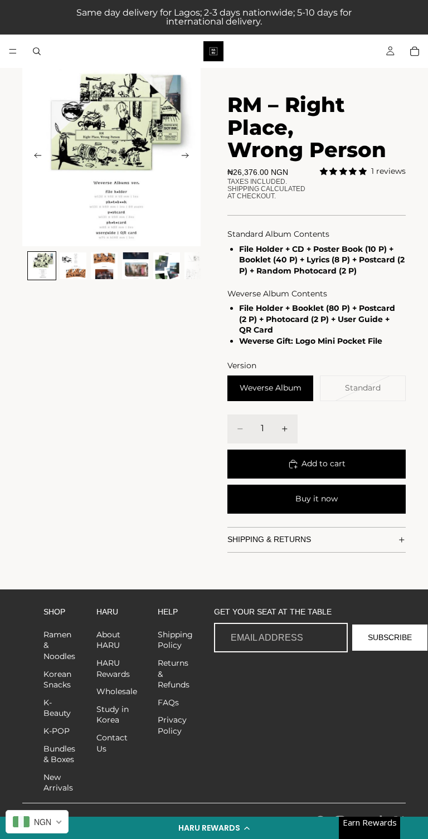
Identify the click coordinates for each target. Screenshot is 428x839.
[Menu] (13, 51)
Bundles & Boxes (59, 754)
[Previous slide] (34, 157)
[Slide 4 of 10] (135, 265)
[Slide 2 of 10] (73, 265)
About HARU (108, 640)
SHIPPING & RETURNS (269, 539)
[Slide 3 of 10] (104, 265)
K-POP (56, 731)
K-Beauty (57, 708)
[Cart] (414, 51)
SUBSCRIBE (390, 637)
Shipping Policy (175, 640)
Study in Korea (112, 714)
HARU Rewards (113, 668)
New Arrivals (58, 782)
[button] (214, 828)
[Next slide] (188, 157)
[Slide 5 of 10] (166, 265)
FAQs (168, 702)
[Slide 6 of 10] (197, 265)
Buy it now (316, 499)
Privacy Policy (172, 725)
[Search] (37, 51)
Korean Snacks (57, 679)
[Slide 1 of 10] (41, 265)
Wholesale (116, 691)
